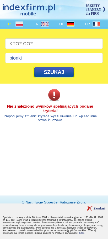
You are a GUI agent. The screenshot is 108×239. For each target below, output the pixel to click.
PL (11, 24)
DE (62, 24)
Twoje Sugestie (45, 202)
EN (37, 24)
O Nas (27, 202)
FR (88, 24)
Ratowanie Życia (72, 202)
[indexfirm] (29, 13)
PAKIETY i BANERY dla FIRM (93, 9)
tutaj (81, 233)
